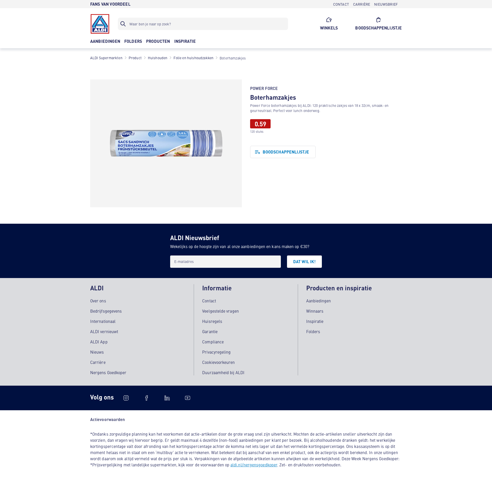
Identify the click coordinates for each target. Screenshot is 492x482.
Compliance (213, 341)
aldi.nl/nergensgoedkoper (253, 464)
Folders (313, 331)
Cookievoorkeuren (218, 362)
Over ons (98, 300)
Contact (209, 300)
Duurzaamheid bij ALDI (223, 372)
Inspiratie (315, 321)
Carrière (98, 362)
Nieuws (97, 352)
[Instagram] (126, 398)
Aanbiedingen (318, 300)
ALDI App (99, 341)
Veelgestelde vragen (220, 311)
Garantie (210, 331)
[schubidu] (146, 398)
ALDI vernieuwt (104, 331)
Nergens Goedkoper (108, 372)
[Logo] (100, 24)
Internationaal (103, 321)
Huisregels (212, 321)
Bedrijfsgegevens (106, 311)
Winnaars (315, 311)
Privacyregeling (216, 352)
